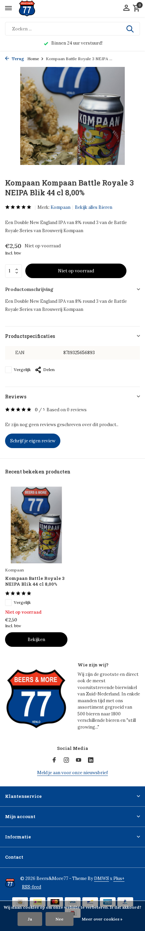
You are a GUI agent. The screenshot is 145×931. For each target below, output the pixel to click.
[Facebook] (54, 760)
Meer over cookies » (102, 919)
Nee (59, 919)
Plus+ (118, 878)
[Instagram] (66, 760)
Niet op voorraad (76, 271)
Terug (17, 58)
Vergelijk (22, 369)
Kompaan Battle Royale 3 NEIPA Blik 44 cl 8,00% (34, 581)
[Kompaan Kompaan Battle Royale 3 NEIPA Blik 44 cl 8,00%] (36, 525)
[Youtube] (78, 760)
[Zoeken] (130, 28)
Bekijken (36, 639)
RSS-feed (31, 887)
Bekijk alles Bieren (93, 207)
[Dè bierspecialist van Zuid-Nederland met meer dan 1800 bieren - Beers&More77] (33, 8)
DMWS (101, 878)
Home (33, 58)
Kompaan (60, 207)
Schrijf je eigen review (32, 441)
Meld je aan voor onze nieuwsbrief (72, 773)
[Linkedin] (90, 760)
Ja (30, 919)
